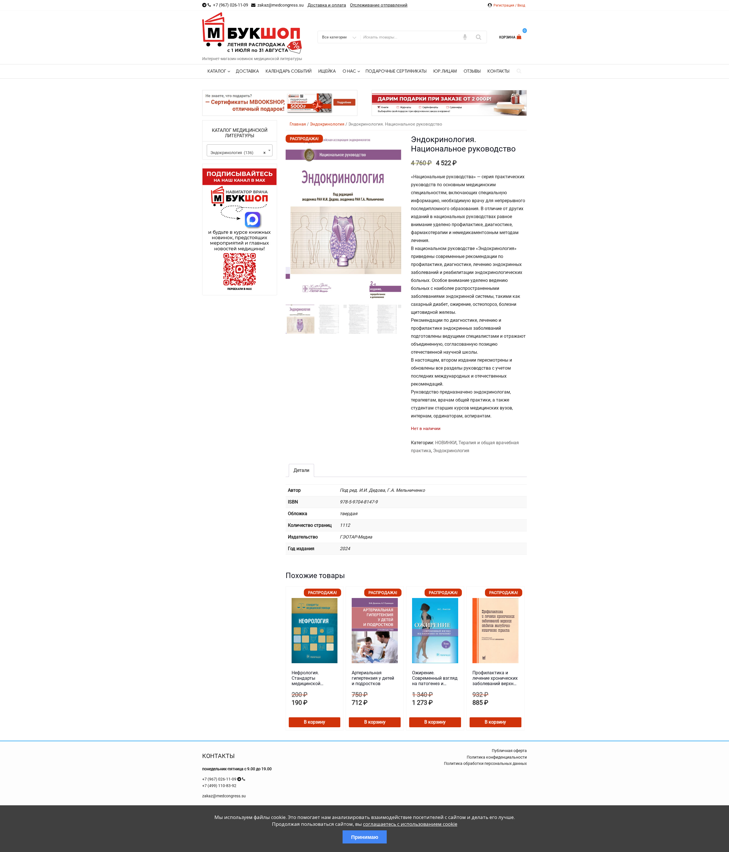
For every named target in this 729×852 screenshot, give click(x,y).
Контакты (498, 71)
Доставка (247, 71)
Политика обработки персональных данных (485, 763)
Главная (298, 124)
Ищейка (327, 71)
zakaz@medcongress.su (224, 796)
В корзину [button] (314, 722)
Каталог (217, 71)
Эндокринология (327, 124)
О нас (349, 71)
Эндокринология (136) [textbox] (237, 152)
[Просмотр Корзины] (520, 37)
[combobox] (240, 150)
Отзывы (472, 71)
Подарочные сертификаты (396, 71)
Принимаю (364, 837)
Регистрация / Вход (509, 5)
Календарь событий (289, 71)
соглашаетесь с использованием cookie (410, 824)
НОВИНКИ (445, 442)
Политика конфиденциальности (497, 757)
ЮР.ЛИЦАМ (445, 71)
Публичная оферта (509, 750)
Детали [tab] (301, 470)
